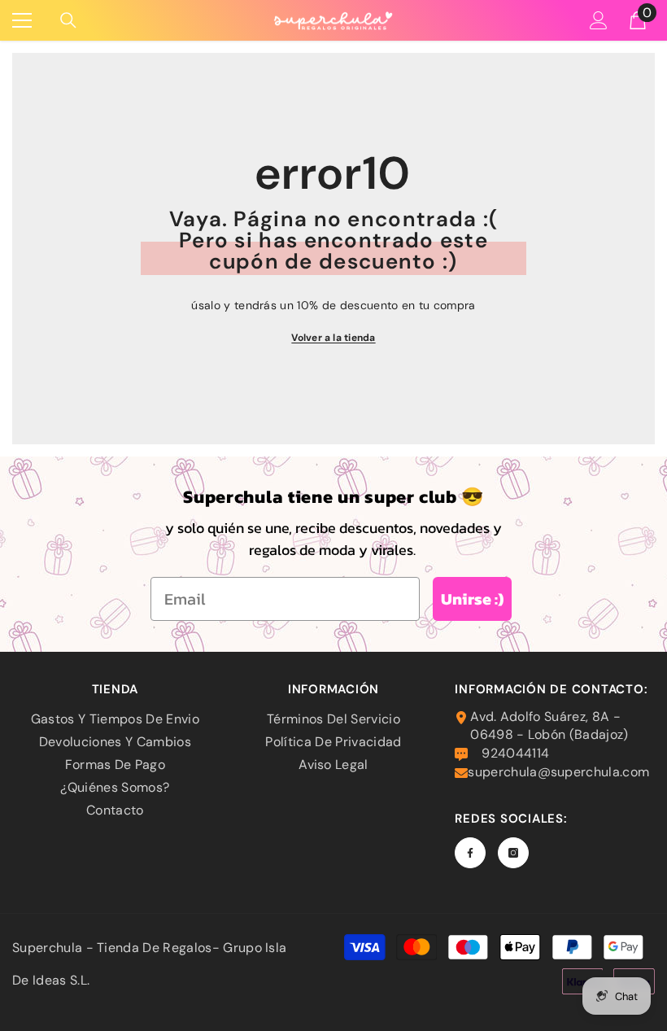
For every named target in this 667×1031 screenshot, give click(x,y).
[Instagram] (513, 852)
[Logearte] (599, 20)
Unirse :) (472, 599)
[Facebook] (470, 852)
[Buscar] (68, 20)
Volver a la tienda (333, 337)
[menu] (22, 20)
